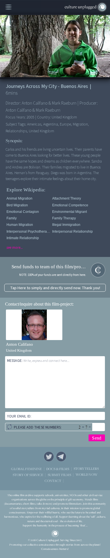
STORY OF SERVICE (28, 474)
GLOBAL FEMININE (26, 468)
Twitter (49, 456)
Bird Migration (17, 205)
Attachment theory (66, 198)
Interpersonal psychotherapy (28, 231)
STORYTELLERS (86, 468)
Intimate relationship (22, 238)
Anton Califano (19, 344)
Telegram (61, 456)
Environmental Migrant (69, 212)
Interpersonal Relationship (72, 231)
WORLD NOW (86, 474)
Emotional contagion (22, 212)
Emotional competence (70, 205)
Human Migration (19, 225)
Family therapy (64, 218)
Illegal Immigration (66, 225)
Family (11, 218)
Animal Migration (19, 198)
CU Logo (55, 533)
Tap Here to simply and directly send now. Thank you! (55, 288)
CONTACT (53, 480)
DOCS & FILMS (57, 468)
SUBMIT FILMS (59, 474)
